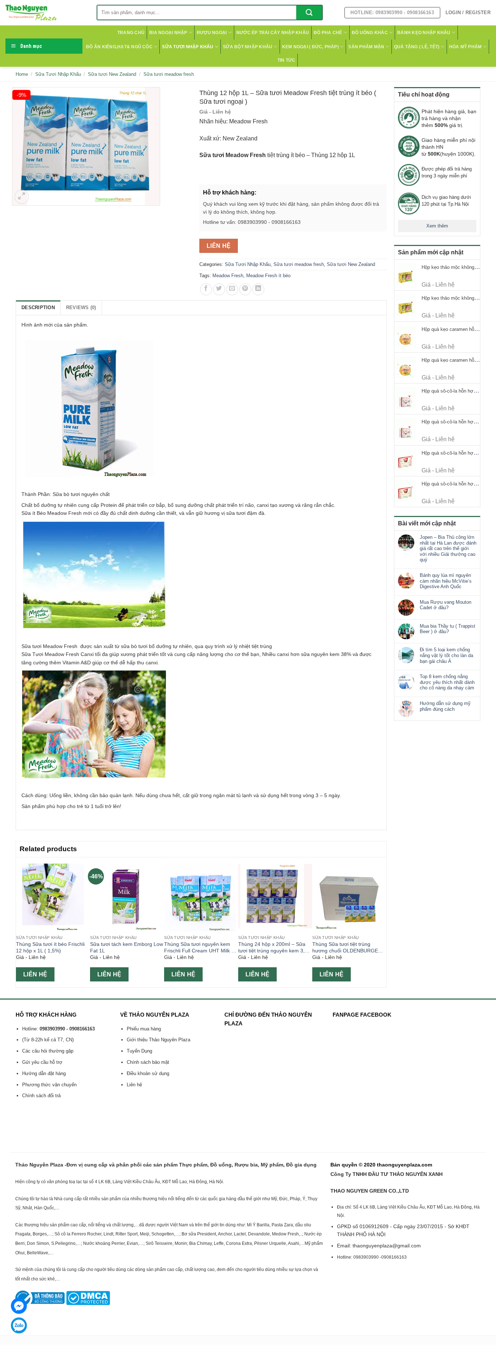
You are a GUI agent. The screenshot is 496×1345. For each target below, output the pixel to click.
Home (22, 74)
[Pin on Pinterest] (245, 289)
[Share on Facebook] (206, 289)
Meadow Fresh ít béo (268, 275)
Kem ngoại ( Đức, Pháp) (310, 46)
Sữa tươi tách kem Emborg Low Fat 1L (126, 947)
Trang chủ (131, 32)
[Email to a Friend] (232, 289)
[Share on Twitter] (219, 289)
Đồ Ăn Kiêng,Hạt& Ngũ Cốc (119, 46)
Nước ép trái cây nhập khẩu (272, 32)
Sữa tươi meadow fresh (168, 74)
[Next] (382, 922)
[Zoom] (22, 197)
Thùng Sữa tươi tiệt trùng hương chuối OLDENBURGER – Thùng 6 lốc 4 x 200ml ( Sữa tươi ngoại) (349, 947)
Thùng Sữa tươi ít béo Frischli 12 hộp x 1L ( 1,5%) (50, 947)
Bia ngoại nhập (168, 32)
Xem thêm (437, 226)
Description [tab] (38, 307)
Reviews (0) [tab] (81, 307)
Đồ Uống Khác (370, 32)
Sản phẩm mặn (366, 46)
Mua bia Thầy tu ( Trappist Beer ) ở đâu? (447, 629)
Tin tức (286, 60)
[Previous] (20, 922)
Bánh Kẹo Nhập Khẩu (423, 32)
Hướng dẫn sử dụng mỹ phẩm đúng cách (445, 706)
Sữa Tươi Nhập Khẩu (187, 46)
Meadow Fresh (227, 275)
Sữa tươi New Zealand (112, 74)
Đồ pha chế (328, 32)
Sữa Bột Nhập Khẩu (247, 46)
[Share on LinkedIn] (258, 289)
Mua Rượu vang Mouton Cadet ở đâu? (445, 605)
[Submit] (309, 12)
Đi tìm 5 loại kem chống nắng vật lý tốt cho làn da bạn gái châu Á (446, 655)
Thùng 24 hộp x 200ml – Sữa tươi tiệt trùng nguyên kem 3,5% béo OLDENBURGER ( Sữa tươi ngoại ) (275, 947)
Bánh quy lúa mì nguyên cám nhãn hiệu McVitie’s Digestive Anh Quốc (446, 581)
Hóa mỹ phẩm (465, 46)
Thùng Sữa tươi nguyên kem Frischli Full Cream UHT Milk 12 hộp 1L (200, 947)
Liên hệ (219, 246)
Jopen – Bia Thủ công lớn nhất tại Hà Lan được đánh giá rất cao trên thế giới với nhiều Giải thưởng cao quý (448, 548)
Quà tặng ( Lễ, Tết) (417, 46)
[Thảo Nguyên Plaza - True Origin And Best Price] (45, 12)
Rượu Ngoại (212, 32)
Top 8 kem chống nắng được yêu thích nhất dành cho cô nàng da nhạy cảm (447, 682)
